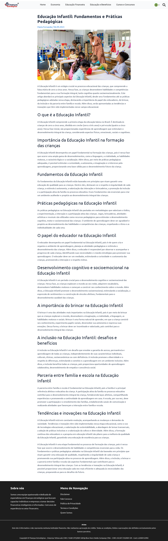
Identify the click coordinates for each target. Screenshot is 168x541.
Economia (55, 4)
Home (43, 4)
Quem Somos (66, 512)
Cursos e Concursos (125, 4)
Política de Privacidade (70, 503)
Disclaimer (65, 494)
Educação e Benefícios (100, 4)
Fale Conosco (66, 499)
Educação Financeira (75, 4)
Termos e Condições (69, 508)
